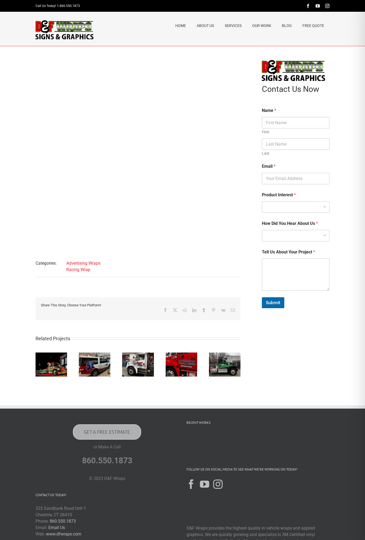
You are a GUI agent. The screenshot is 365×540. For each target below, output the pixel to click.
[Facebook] (191, 484)
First (265, 132)
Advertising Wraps (83, 263)
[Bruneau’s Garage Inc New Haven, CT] (138, 355)
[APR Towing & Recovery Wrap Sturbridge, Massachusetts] (224, 355)
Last (265, 153)
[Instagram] (218, 484)
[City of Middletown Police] (314, 439)
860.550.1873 (63, 521)
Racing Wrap (78, 269)
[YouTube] (204, 484)
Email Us (56, 527)
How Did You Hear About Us (290, 223)
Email (268, 166)
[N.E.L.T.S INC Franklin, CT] (280, 439)
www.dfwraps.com (63, 534)
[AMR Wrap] (94, 355)
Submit (273, 302)
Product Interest (279, 194)
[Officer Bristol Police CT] (297, 439)
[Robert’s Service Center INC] (181, 355)
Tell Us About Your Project (288, 252)
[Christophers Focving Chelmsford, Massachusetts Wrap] (51, 355)
